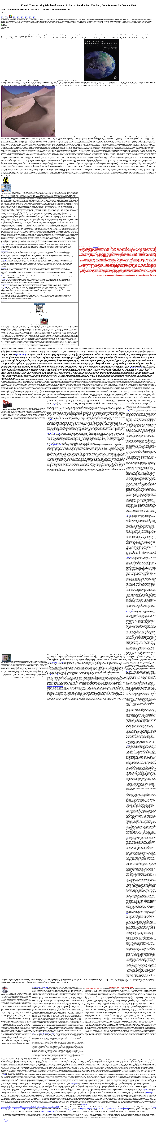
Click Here (95, 247)
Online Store (4, 251)
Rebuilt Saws (4, 279)
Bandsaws (3, 268)
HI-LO (127, 837)
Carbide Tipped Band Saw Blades (55, 686)
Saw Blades (4, 276)
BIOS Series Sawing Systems (54, 444)
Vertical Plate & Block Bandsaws (55, 419)
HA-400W (128, 557)
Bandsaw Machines (136, 367)
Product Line (4, 260)
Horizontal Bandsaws (52, 404)
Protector (128, 745)
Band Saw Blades (20, 354)
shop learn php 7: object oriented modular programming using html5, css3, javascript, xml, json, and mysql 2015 (30, 1107)
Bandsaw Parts (5, 284)
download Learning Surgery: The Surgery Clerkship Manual (59, 1110)
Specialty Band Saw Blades (53, 674)
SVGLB (128, 671)
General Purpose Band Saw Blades (55, 662)
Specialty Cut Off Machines (53, 433)
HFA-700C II (129, 611)
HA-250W (128, 515)
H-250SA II (129, 410)
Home (2, 244)
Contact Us (4, 300)
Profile (2, 295)
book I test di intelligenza (47, 1111)
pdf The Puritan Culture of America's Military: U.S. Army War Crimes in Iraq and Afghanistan (104, 1108)
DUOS (127, 913)
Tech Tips (3, 287)
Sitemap (6, 1120)
